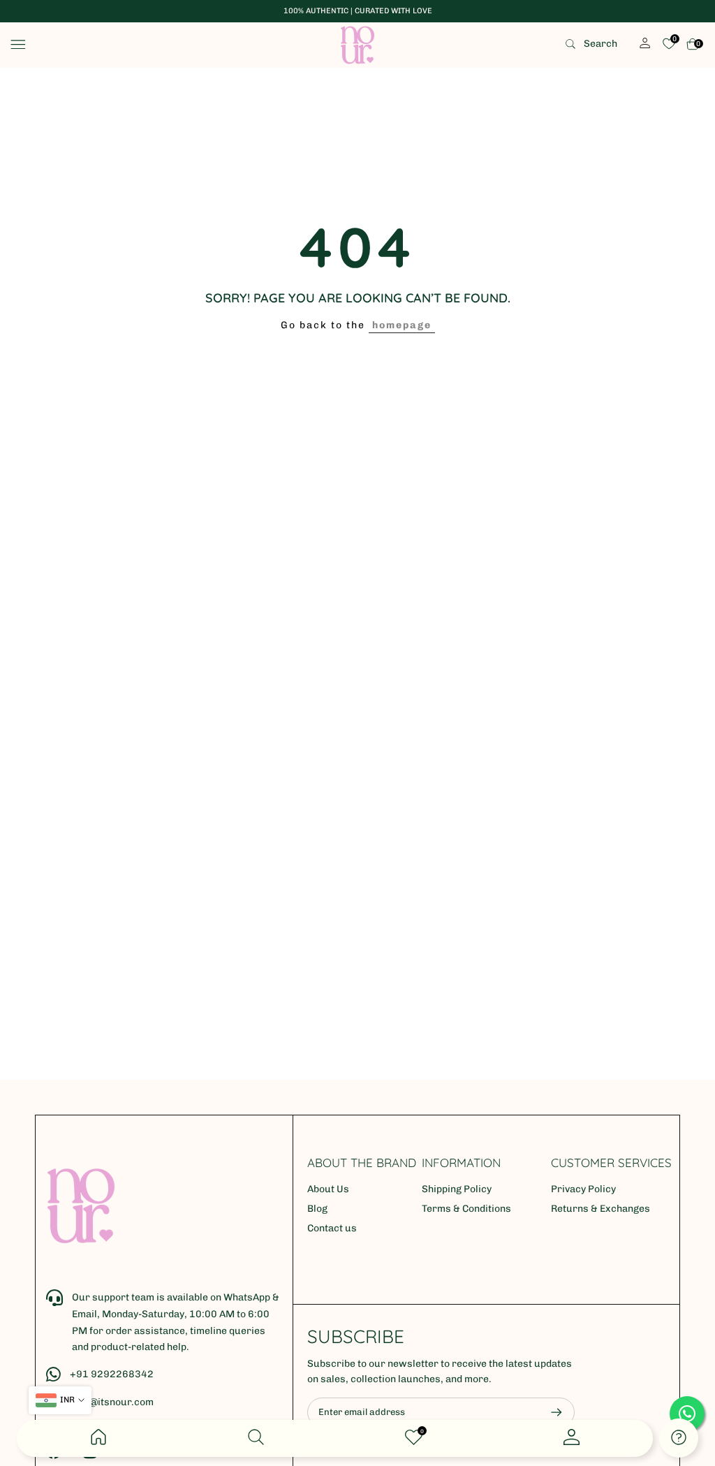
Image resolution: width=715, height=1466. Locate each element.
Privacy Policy (583, 1189)
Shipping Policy (457, 1189)
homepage (402, 325)
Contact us (332, 1228)
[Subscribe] (549, 1412)
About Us (328, 1189)
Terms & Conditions (466, 1209)
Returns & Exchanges (600, 1209)
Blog (317, 1209)
